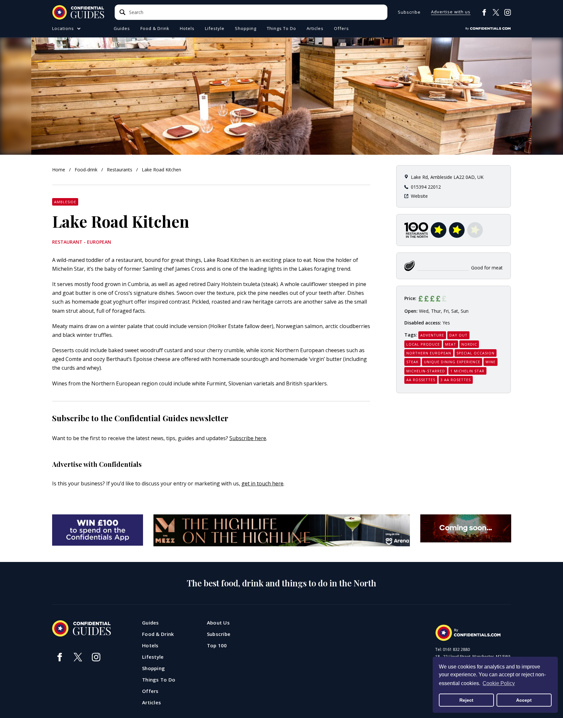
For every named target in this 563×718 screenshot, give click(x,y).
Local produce (423, 344)
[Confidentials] (488, 28)
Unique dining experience (452, 361)
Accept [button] (524, 700)
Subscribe (409, 12)
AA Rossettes (420, 379)
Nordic (469, 344)
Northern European (428, 353)
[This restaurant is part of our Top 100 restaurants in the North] (416, 230)
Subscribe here (247, 438)
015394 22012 (426, 187)
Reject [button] (466, 700)
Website (419, 196)
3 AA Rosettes (455, 379)
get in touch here (262, 483)
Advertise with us (450, 12)
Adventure (432, 335)
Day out (458, 335)
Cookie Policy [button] (499, 683)
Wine (490, 361)
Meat (450, 344)
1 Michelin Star (467, 370)
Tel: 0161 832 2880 (452, 650)
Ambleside (65, 201)
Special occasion (475, 353)
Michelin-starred (425, 370)
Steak (412, 361)
